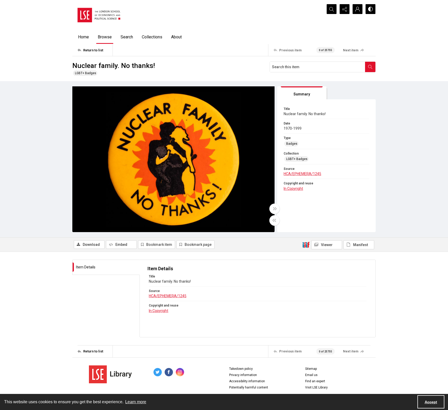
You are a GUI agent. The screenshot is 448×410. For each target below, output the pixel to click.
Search (127, 36)
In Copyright (293, 188)
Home (83, 36)
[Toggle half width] (274, 220)
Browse (105, 36)
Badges (291, 143)
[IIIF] (306, 244)
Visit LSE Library (316, 387)
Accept (431, 402)
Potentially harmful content (248, 387)
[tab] (301, 93)
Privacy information (243, 375)
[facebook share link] (169, 372)
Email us (311, 375)
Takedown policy (241, 369)
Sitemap (311, 369)
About (176, 36)
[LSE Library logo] (110, 374)
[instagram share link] (180, 372)
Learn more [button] (135, 402)
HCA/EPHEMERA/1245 (302, 174)
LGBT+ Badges (85, 73)
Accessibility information (247, 381)
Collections (152, 36)
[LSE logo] (99, 15)
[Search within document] (370, 67)
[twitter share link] (157, 372)
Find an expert (315, 381)
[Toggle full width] (274, 209)
